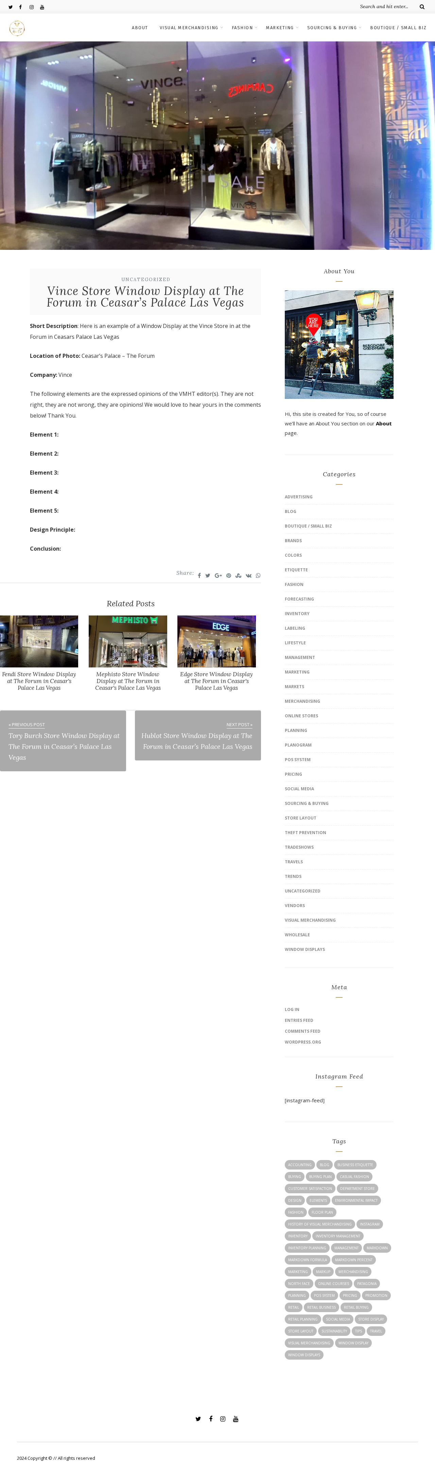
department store (357, 1188)
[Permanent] (39, 665)
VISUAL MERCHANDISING (189, 27)
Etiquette (296, 570)
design (294, 1200)
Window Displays (305, 949)
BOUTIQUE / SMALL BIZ (398, 27)
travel (376, 1331)
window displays (304, 1355)
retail (293, 1307)
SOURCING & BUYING (332, 27)
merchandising (353, 1271)
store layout (300, 1331)
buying (294, 1176)
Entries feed (299, 1020)
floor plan (322, 1212)
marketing (298, 1271)
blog (324, 1164)
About (384, 423)
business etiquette (355, 1164)
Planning (296, 730)
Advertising (299, 497)
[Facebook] (24, 7)
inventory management (338, 1236)
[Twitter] (13, 7)
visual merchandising (309, 1343)
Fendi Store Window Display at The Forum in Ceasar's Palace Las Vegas (39, 681)
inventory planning (307, 1248)
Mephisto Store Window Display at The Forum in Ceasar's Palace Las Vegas (128, 681)
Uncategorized (146, 279)
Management (300, 657)
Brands (293, 541)
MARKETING (280, 27)
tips (358, 1331)
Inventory (297, 614)
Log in (292, 1009)
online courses (333, 1283)
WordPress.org (303, 1042)
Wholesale (297, 935)
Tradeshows (299, 847)
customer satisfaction (310, 1188)
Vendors (295, 905)
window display (353, 1343)
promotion (376, 1295)
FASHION (242, 27)
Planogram (298, 745)
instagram (370, 1224)
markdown (377, 1248)
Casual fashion (354, 1176)
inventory (298, 1236)
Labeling (295, 628)
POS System (298, 759)
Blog (290, 511)
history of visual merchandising (320, 1224)
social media (338, 1319)
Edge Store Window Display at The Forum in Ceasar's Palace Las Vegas (216, 681)
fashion (295, 1212)
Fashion (294, 584)
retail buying (356, 1307)
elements (318, 1200)
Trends (293, 876)
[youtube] (45, 7)
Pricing (293, 774)
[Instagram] (35, 7)
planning (297, 1295)
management (346, 1248)
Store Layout (300, 818)
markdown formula (307, 1259)
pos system (324, 1295)
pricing (350, 1295)
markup (323, 1271)
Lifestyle (295, 643)
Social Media (299, 789)
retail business (321, 1307)
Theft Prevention (305, 832)
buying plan (320, 1176)
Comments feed (302, 1031)
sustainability (334, 1331)
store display (371, 1319)
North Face (299, 1283)
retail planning (303, 1319)
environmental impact (356, 1200)
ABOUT (140, 27)
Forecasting (299, 599)
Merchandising (302, 701)
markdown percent (353, 1259)
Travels (294, 862)
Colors (293, 555)
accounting (300, 1164)
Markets (294, 686)
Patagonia (367, 1283)
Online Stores (301, 716)
